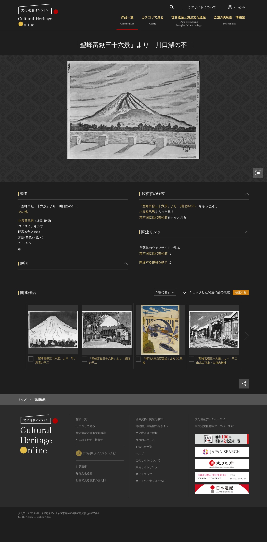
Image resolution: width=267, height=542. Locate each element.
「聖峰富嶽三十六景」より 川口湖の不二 (169, 206)
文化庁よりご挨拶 (147, 433)
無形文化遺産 (84, 473)
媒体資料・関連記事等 (149, 419)
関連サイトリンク (147, 467)
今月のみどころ (145, 439)
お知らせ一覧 (144, 446)
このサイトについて (202, 7)
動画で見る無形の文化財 (91, 480)
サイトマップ (144, 474)
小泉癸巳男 (26, 220)
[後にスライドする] (245, 336)
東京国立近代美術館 (153, 217)
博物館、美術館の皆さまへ (152, 426)
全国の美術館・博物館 (229, 20)
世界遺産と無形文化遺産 (188, 21)
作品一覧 (127, 20)
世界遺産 (81, 466)
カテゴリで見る (153, 20)
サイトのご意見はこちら (151, 481)
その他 (23, 211)
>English (239, 7)
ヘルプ (140, 453)
